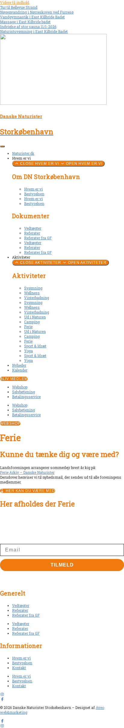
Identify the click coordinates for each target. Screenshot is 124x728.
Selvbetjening (23, 391)
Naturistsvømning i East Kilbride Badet (34, 31)
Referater (32, 233)
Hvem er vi (33, 189)
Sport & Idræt (35, 345)
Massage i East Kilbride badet (25, 21)
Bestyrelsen (34, 193)
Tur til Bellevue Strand (18, 7)
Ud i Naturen (35, 317)
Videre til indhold (14, 2)
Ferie (28, 326)
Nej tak (62, 577)
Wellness (32, 292)
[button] (10, 423)
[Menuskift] (2, 146)
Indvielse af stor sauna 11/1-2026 (28, 26)
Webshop (19, 387)
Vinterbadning (36, 297)
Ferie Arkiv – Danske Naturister (27, 472)
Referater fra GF (38, 237)
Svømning (33, 288)
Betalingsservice (26, 396)
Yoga (28, 350)
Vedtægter (32, 228)
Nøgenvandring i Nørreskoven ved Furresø (36, 12)
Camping (32, 321)
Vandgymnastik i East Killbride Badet (32, 16)
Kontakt (19, 667)
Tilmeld (62, 564)
